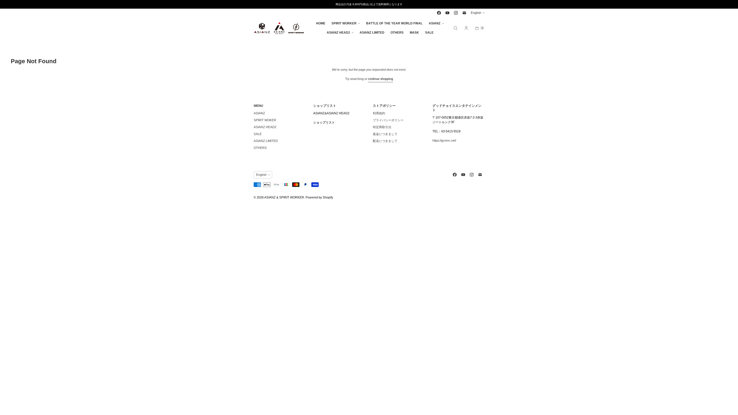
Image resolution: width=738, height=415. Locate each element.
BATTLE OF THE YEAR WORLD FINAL (394, 23)
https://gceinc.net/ (444, 140)
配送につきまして (385, 141)
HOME (320, 23)
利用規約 (379, 113)
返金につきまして (385, 134)
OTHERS (397, 32)
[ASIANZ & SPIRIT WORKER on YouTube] (447, 13)
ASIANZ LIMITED (372, 32)
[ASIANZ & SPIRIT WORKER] (279, 28)
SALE (429, 32)
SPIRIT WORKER (344, 23)
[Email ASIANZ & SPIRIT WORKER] (464, 13)
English (476, 12)
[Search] (455, 28)
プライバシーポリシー (388, 120)
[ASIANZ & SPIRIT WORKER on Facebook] (439, 13)
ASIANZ (434, 23)
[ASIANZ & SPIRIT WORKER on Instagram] (456, 13)
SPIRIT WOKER (265, 120)
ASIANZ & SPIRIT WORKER (284, 197)
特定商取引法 (382, 127)
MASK (414, 32)
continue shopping (380, 79)
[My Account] (466, 28)
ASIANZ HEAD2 (338, 32)
